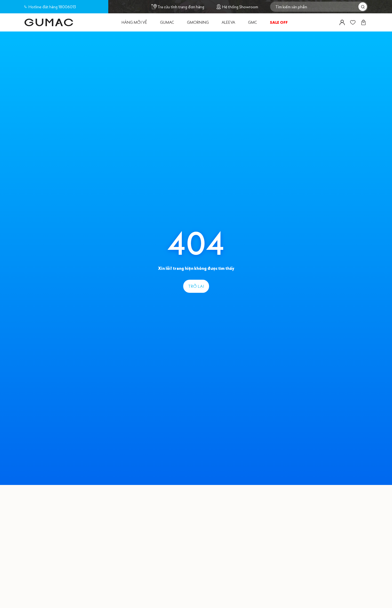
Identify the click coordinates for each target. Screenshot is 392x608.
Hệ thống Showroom (240, 6)
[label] (48, 22)
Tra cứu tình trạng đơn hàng (181, 6)
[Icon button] (342, 22)
